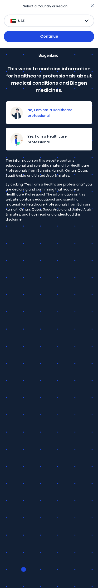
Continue (49, 36)
